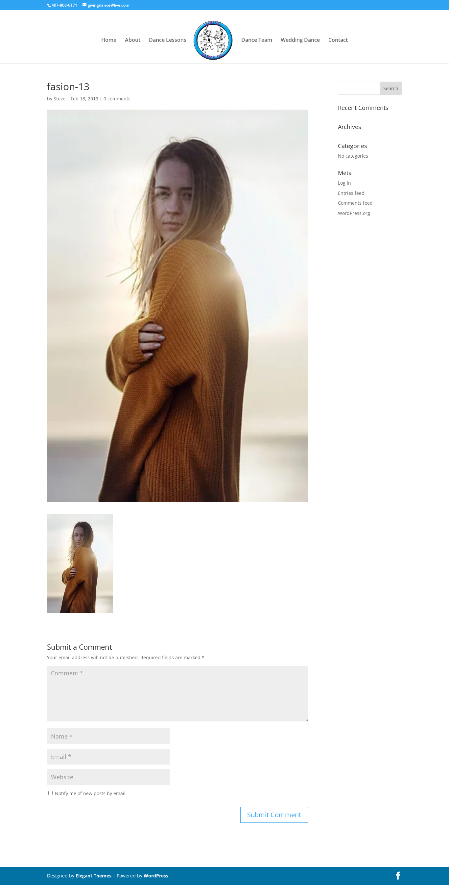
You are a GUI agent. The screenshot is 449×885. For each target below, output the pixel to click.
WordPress (156, 875)
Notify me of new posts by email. (91, 793)
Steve (59, 98)
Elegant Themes (93, 875)
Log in (344, 183)
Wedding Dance (300, 40)
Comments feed (355, 203)
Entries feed (351, 193)
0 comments (117, 98)
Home (108, 40)
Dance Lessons (167, 40)
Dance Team (256, 40)
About (132, 40)
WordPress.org (354, 213)
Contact (338, 40)
